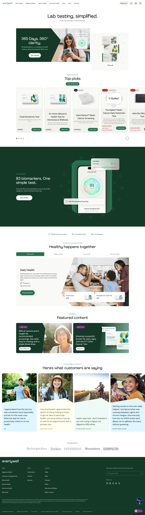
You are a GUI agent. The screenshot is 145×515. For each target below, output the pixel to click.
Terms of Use (34, 511)
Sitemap (77, 511)
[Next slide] (127, 138)
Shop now (80, 349)
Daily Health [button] (19, 3)
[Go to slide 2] (18, 138)
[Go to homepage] (7, 3)
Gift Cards (5, 492)
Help (46, 476)
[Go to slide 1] (16, 138)
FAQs (46, 472)
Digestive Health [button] (31, 3)
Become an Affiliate (51, 488)
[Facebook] (113, 483)
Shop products (27, 293)
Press (46, 484)
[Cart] (136, 3)
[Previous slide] (123, 138)
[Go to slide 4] (21, 138)
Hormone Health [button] (54, 3)
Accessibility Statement (8, 511)
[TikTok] (116, 483)
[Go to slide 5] (23, 138)
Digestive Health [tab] (58, 254)
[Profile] (140, 3)
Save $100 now (24, 349)
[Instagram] (107, 483)
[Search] (131, 3)
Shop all (110, 65)
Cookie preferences (87, 511)
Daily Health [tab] (30, 254)
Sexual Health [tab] (86, 254)
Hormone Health (7, 488)
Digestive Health (7, 472)
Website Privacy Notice (22, 511)
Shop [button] (63, 3)
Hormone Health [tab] (114, 254)
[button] (141, 473)
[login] (140, 3)
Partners (76, 3)
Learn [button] (69, 3)
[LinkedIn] (110, 483)
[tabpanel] (72, 281)
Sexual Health (6, 484)
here (13, 501)
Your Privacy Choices (67, 511)
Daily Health (5, 480)
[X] (119, 483)
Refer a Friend (49, 492)
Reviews (29, 480)
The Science (31, 472)
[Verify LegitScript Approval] (139, 501)
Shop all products (72, 84)
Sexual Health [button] (42, 3)
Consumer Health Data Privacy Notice (50, 511)
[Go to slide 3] (19, 138)
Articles (29, 476)
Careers (47, 480)
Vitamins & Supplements (9, 476)
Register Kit (123, 3)
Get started (35, 55)
